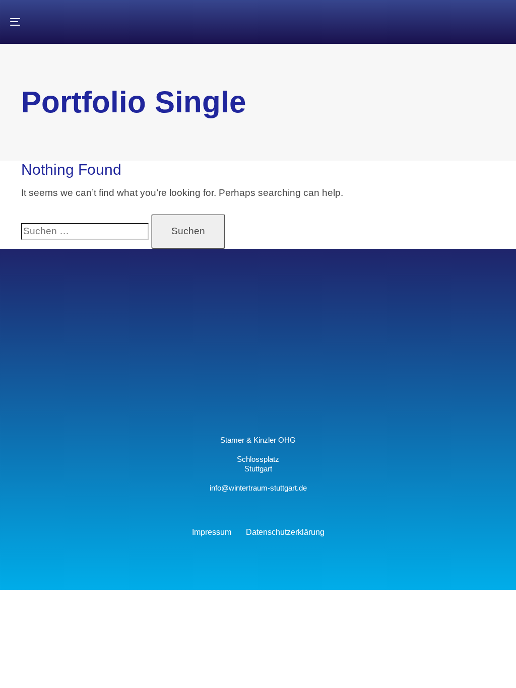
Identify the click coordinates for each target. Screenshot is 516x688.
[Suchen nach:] (85, 231)
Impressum (211, 532)
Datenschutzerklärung (285, 532)
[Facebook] (280, 401)
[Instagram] (236, 401)
